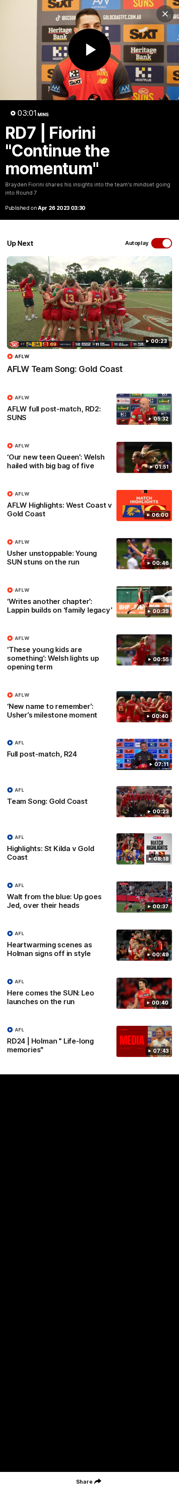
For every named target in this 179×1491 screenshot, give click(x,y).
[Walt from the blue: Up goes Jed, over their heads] (89, 897)
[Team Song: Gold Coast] (89, 801)
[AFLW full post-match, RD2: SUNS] (89, 409)
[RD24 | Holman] (89, 1042)
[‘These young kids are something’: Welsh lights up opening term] (89, 654)
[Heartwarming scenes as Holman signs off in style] (89, 945)
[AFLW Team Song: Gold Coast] (89, 319)
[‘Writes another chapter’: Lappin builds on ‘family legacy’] (89, 602)
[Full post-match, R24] (89, 754)
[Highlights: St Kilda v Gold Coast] (89, 849)
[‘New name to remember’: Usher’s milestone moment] (89, 707)
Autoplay (137, 243)
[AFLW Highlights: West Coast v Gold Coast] (89, 506)
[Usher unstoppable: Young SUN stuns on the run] (89, 554)
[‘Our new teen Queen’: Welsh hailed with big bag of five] (89, 458)
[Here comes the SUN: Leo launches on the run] (89, 993)
